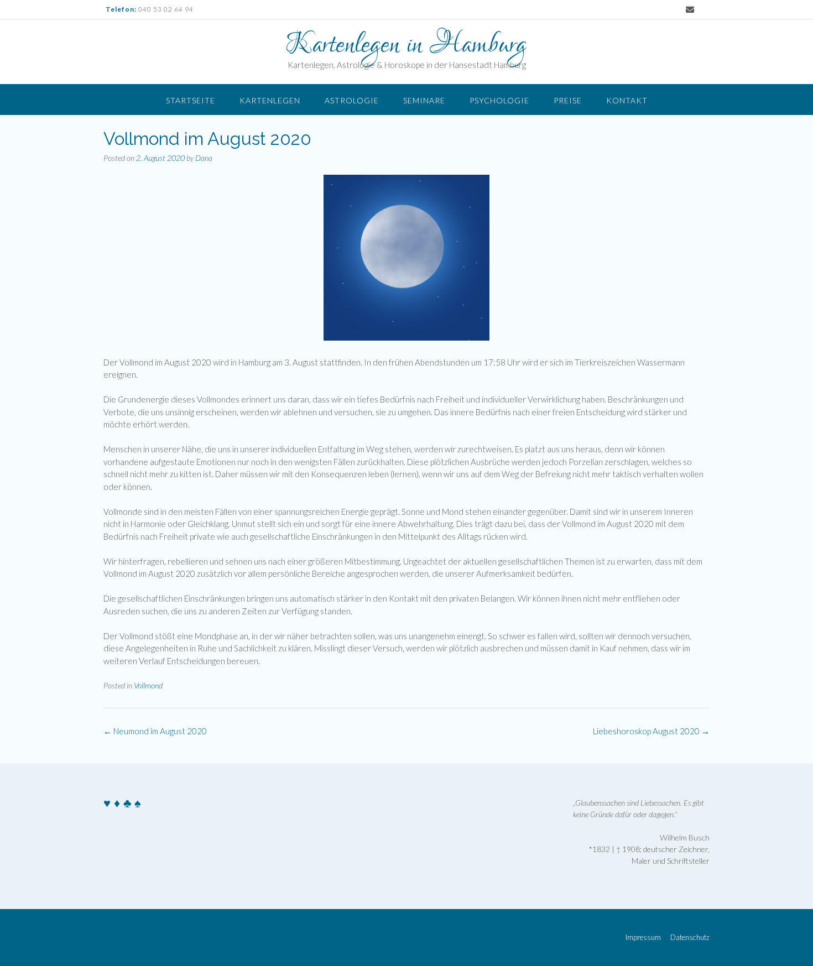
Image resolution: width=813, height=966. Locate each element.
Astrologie (352, 100)
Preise (568, 100)
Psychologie (499, 100)
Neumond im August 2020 (155, 731)
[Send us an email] (690, 10)
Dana (203, 158)
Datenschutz (690, 937)
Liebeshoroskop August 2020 (651, 731)
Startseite (190, 100)
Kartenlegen (269, 100)
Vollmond (148, 685)
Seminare (424, 100)
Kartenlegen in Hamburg (406, 45)
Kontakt (627, 100)
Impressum (643, 937)
